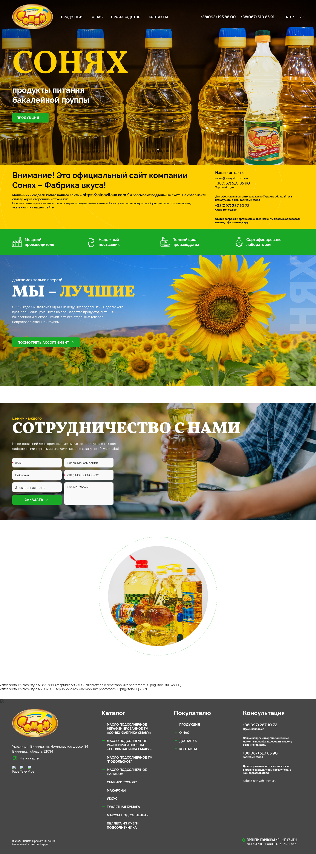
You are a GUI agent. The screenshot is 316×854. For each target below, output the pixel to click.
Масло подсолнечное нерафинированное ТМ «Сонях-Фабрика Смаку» (129, 728)
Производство (126, 16)
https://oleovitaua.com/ (106, 194)
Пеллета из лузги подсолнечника (123, 825)
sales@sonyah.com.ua (231, 178)
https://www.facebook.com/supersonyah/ (15, 769)
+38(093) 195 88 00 (218, 16)
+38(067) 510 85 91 (258, 16)
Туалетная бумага (123, 806)
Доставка (188, 741)
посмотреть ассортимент (43, 342)
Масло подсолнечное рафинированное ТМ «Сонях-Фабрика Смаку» (129, 745)
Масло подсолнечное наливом (127, 771)
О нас (97, 16)
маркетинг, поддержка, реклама (272, 843)
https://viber (31, 769)
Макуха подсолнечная (128, 815)
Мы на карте (29, 758)
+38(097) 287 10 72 (232, 205)
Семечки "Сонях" (122, 782)
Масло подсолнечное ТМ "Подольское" (129, 759)
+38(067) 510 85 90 (232, 183)
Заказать (34, 500)
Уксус (112, 798)
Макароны (116, 790)
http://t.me (23, 769)
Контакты (158, 16)
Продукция (72, 16)
